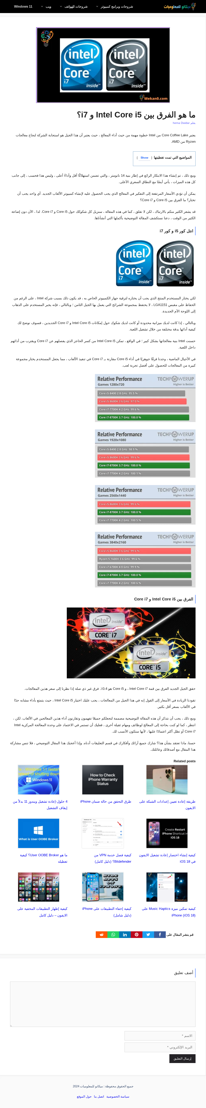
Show (144, 157)
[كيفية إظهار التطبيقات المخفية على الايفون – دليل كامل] (39, 899)
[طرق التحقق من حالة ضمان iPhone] (103, 791)
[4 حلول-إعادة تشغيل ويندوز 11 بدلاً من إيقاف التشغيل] (39, 791)
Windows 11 (23, 6)
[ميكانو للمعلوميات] (180, 6)
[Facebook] (160, 934)
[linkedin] (125, 934)
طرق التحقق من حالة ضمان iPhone (105, 801)
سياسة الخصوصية (117, 1096)
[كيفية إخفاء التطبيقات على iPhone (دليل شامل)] (103, 899)
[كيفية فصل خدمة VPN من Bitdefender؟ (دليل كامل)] (103, 845)
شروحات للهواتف (76, 6)
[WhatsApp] (113, 934)
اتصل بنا (99, 1096)
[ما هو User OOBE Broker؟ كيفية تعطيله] (39, 845)
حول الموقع (84, 1096)
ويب (48, 6)
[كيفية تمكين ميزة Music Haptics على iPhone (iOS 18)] (167, 899)
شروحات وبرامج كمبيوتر (117, 6)
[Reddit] (101, 934)
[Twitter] (148, 934)
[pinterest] (136, 934)
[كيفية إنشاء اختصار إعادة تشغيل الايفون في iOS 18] (167, 845)
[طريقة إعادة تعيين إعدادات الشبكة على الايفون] (167, 791)
